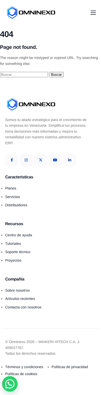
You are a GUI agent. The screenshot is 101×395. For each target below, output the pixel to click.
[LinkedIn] (69, 160)
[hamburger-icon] (93, 13)
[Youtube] (55, 160)
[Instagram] (26, 160)
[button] (10, 384)
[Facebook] (11, 160)
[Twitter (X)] (40, 160)
